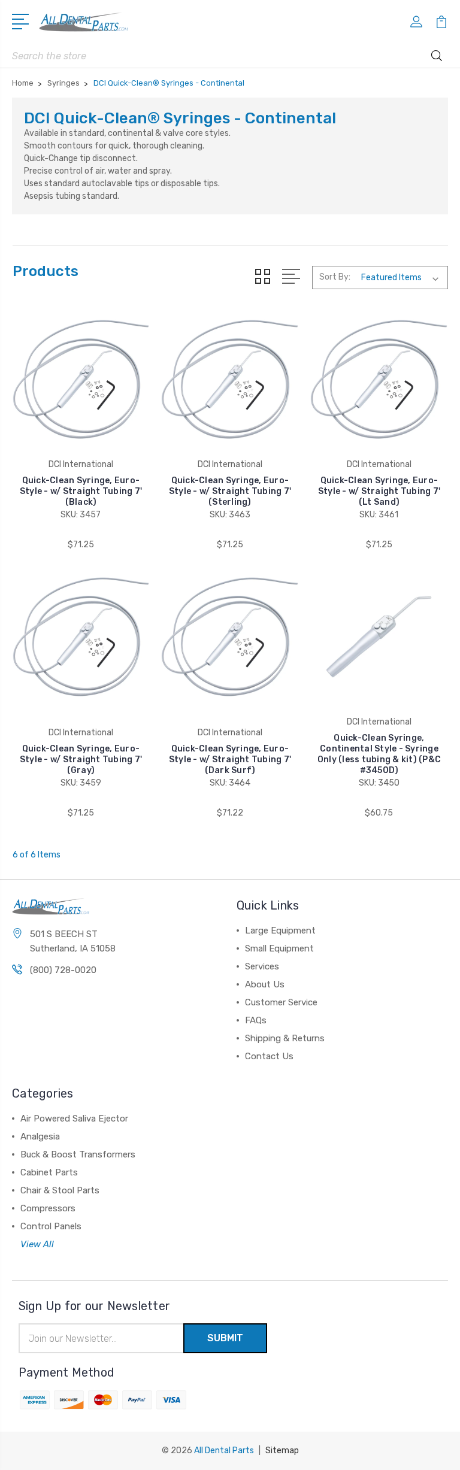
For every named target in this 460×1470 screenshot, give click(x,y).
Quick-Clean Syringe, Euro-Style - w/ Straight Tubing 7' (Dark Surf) (230, 759)
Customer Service (281, 1002)
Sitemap (282, 1450)
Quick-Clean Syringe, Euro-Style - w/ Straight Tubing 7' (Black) (81, 491)
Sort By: (334, 277)
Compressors (47, 1208)
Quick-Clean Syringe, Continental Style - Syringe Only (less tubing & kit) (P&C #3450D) (379, 754)
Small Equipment (279, 948)
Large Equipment (280, 930)
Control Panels (50, 1226)
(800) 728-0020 (63, 970)
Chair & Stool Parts (59, 1190)
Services (262, 966)
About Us (265, 984)
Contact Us (269, 1056)
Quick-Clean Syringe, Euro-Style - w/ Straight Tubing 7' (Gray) (81, 759)
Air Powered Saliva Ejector (74, 1118)
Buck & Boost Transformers (77, 1154)
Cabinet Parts (49, 1172)
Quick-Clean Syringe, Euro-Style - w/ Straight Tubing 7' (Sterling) (230, 491)
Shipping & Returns (285, 1038)
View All (37, 1244)
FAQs (256, 1020)
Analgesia (40, 1136)
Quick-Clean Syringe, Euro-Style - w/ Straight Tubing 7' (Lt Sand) (379, 491)
